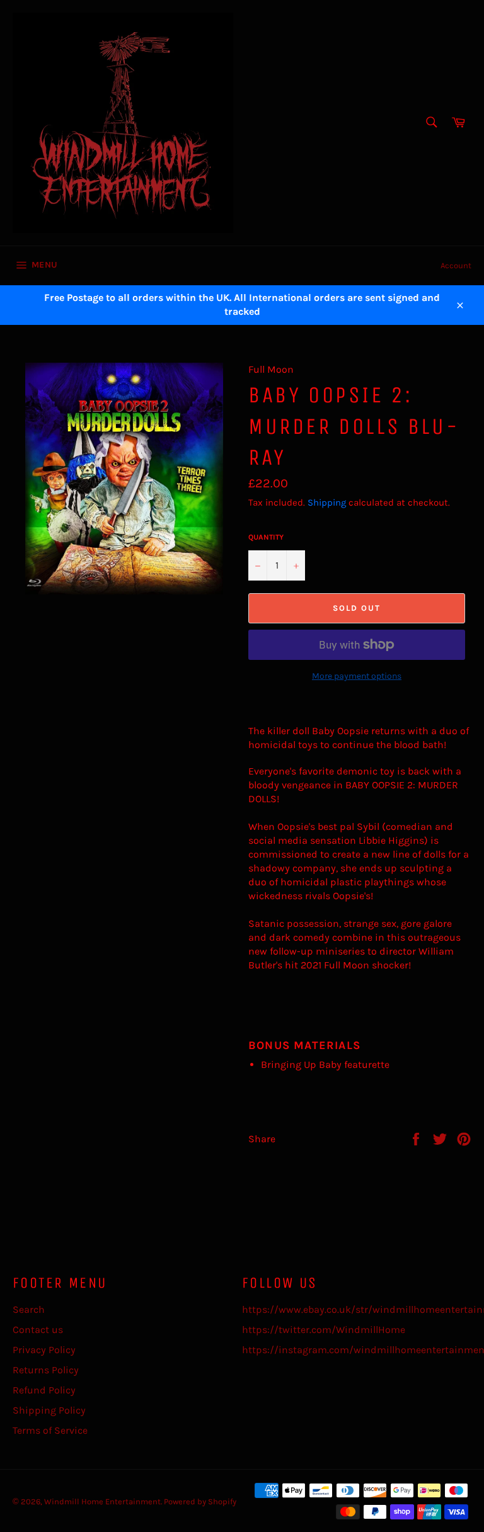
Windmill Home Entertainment (102, 1501)
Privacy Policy (44, 1350)
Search (29, 1309)
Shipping (327, 502)
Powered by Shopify (200, 1501)
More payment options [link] (356, 676)
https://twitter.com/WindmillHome (323, 1330)
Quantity (266, 537)
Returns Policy (46, 1370)
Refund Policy (44, 1390)
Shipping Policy (49, 1410)
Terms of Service (50, 1430)
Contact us (38, 1330)
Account (456, 265)
